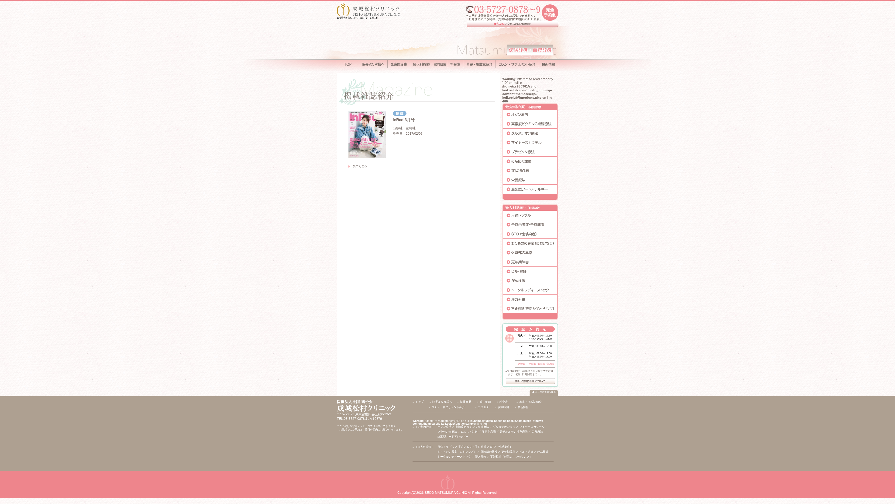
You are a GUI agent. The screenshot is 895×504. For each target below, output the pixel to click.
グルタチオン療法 (504, 426)
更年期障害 (508, 451)
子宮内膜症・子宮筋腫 (472, 446)
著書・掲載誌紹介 (530, 401)
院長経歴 (465, 401)
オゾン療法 (444, 426)
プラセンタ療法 (447, 431)
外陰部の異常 (489, 451)
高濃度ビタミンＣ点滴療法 (472, 426)
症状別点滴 (489, 431)
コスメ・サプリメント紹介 (448, 407)
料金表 (503, 401)
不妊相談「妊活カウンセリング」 (511, 456)
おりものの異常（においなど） (457, 451)
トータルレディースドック (454, 456)
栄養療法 (537, 431)
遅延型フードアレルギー (452, 436)
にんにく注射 (469, 431)
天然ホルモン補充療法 (514, 431)
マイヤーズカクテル (531, 426)
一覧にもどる (358, 166)
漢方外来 (480, 456)
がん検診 (542, 451)
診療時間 (503, 407)
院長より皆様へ (442, 401)
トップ (419, 401)
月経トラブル (445, 446)
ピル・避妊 (526, 451)
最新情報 (523, 407)
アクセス (483, 407)
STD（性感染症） (501, 446)
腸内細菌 (485, 401)
